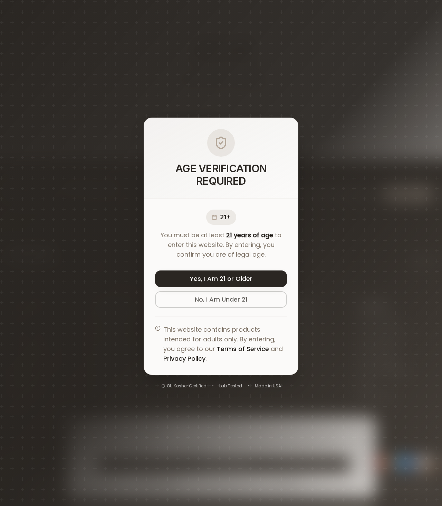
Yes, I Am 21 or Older (221, 278)
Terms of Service (243, 348)
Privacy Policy (184, 358)
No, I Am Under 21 (221, 299)
